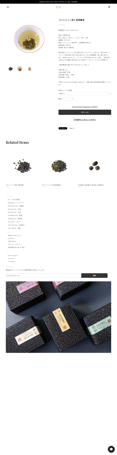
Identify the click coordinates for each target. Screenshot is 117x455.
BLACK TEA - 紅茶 (14, 209)
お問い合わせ (12, 241)
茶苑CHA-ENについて (15, 235)
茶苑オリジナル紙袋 (65, 90)
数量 (59, 99)
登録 (94, 275)
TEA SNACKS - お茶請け (16, 225)
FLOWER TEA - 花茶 (15, 215)
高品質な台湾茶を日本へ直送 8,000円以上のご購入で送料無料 (58, 2)
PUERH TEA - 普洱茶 (15, 219)
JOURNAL (11, 238)
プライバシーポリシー (15, 244)
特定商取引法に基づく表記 (16, 247)
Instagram (11, 258)
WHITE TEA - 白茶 (14, 212)
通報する (72, 128)
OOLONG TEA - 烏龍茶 (16, 206)
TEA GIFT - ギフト (14, 222)
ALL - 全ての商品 (14, 200)
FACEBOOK (11, 261)
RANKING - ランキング (16, 203)
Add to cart (85, 112)
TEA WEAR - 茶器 (14, 228)
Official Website (13, 255)
